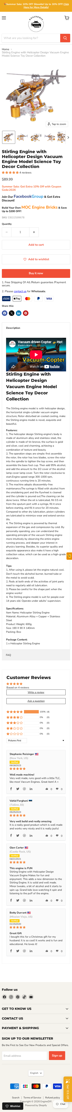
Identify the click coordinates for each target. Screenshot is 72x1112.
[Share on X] (11, 313)
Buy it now (36, 273)
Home (5, 49)
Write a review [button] (36, 692)
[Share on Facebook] (4, 313)
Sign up (57, 1056)
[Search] (65, 38)
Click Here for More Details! (46, 6)
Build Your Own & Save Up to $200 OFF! (34, 209)
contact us (20, 291)
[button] (8, 137)
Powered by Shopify (36, 1105)
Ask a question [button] (36, 701)
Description (13, 328)
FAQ (8, 655)
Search (15, 1097)
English (34, 1073)
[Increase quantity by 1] (34, 232)
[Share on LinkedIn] (18, 313)
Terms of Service (32, 1097)
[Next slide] (68, 137)
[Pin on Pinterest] (25, 313)
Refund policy (52, 1097)
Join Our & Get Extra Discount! (31, 199)
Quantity (7, 224)
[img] (36, 769)
